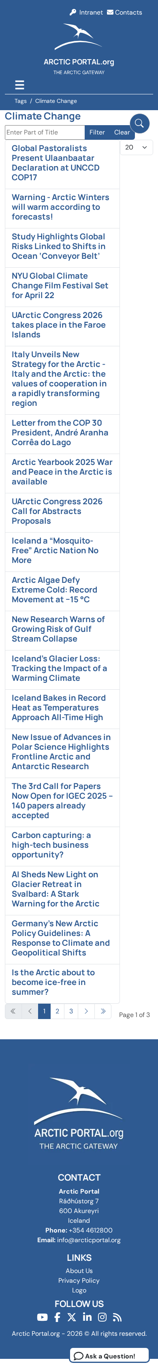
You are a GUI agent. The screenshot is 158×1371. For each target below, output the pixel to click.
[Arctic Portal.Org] (79, 38)
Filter (97, 132)
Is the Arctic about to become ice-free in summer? (53, 982)
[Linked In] (87, 1317)
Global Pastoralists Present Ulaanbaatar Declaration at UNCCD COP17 (56, 163)
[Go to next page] (86, 1011)
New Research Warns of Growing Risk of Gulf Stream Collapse (58, 629)
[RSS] (117, 1317)
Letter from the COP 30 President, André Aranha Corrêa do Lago (60, 432)
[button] (140, 123)
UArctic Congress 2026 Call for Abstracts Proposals (57, 511)
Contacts (127, 12)
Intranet (89, 12)
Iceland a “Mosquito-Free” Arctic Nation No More (55, 550)
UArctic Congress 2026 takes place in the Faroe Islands (59, 324)
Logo (79, 1290)
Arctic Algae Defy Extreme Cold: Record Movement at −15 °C (54, 589)
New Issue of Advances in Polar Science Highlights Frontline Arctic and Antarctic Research (61, 751)
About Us (79, 1271)
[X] (72, 1317)
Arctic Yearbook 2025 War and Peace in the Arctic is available (62, 471)
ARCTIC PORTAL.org (79, 61)
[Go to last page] (102, 1011)
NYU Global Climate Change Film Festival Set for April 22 (60, 285)
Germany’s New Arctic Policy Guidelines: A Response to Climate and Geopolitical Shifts (61, 938)
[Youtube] (42, 1317)
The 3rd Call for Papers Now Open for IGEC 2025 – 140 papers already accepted (62, 800)
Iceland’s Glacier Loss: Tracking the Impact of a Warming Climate (59, 668)
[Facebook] (57, 1317)
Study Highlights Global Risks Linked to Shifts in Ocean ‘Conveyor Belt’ (59, 246)
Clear (122, 132)
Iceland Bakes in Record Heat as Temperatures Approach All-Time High (59, 707)
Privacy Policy (79, 1280)
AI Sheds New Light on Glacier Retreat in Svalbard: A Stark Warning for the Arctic (56, 889)
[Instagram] (102, 1317)
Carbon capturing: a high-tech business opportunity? (51, 844)
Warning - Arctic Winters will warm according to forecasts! (60, 207)
